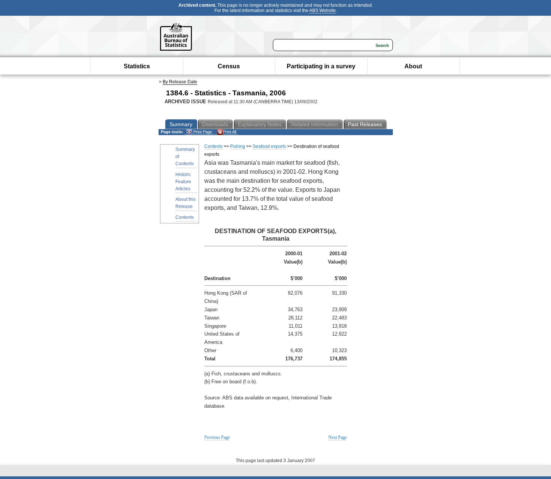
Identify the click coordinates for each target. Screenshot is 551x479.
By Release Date (180, 81)
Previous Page (217, 437)
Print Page (202, 132)
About (413, 66)
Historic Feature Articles (183, 181)
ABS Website (322, 10)
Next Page (337, 437)
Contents (184, 217)
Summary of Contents (185, 156)
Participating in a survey (321, 66)
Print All (229, 132)
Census (229, 66)
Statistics (137, 66)
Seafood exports (269, 146)
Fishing (237, 146)
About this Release (185, 203)
